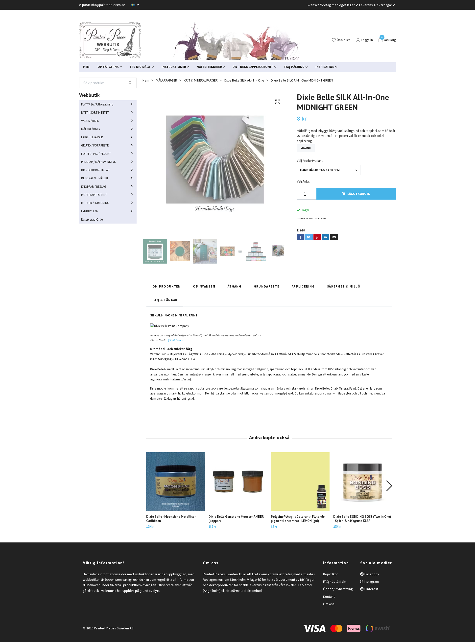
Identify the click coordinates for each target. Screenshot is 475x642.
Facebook (371, 574)
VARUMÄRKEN (90, 121)
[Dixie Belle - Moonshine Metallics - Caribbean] (175, 481)
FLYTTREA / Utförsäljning (97, 104)
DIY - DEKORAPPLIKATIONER (253, 67)
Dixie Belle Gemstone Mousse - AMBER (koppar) (236, 519)
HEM (86, 67)
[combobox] (328, 170)
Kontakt (329, 596)
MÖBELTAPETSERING (94, 195)
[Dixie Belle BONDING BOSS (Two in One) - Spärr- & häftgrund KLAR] (362, 481)
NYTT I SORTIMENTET (95, 112)
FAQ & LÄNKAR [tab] (164, 300)
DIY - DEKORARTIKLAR (95, 170)
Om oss (328, 604)
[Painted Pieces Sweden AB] (110, 40)
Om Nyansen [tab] (204, 286)
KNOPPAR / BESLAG (93, 186)
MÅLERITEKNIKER (209, 67)
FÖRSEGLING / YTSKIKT (96, 154)
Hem (145, 80)
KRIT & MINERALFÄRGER (201, 80)
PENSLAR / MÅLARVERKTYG (98, 162)
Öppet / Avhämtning (338, 589)
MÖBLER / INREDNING (95, 203)
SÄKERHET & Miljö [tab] (343, 286)
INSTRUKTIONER (174, 67)
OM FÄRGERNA (108, 67)
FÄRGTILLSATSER (92, 137)
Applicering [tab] (303, 286)
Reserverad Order (92, 219)
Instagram (371, 581)
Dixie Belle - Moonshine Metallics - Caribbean (171, 519)
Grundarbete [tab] (266, 286)
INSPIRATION (324, 67)
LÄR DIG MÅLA (140, 67)
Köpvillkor (330, 574)
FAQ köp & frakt (334, 581)
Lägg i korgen (358, 194)
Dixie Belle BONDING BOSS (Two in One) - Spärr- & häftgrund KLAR (362, 519)
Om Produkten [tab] (166, 286)
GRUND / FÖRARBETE (95, 145)
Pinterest (371, 589)
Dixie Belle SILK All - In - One (244, 80)
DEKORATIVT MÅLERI (94, 178)
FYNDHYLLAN (89, 211)
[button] (388, 485)
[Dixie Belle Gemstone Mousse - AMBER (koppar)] (238, 481)
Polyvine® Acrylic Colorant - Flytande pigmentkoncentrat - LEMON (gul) (298, 519)
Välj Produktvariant (310, 161)
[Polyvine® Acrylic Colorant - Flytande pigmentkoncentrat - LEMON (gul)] (300, 481)
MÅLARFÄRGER (90, 129)
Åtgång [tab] (234, 286)
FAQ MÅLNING (294, 67)
